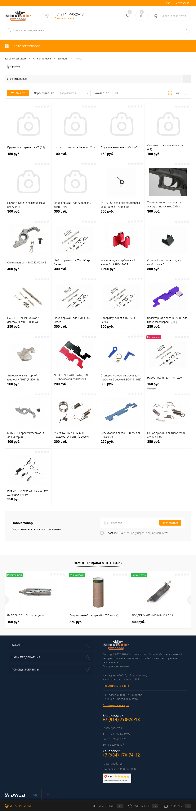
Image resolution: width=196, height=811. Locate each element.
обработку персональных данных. (144, 533)
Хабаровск (111, 751)
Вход (167, 3)
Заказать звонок (64, 18)
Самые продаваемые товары (98, 563)
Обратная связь (20, 805)
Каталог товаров (27, 46)
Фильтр (20, 93)
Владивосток (113, 715)
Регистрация (182, 3)
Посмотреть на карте (116, 685)
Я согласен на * (136, 533)
